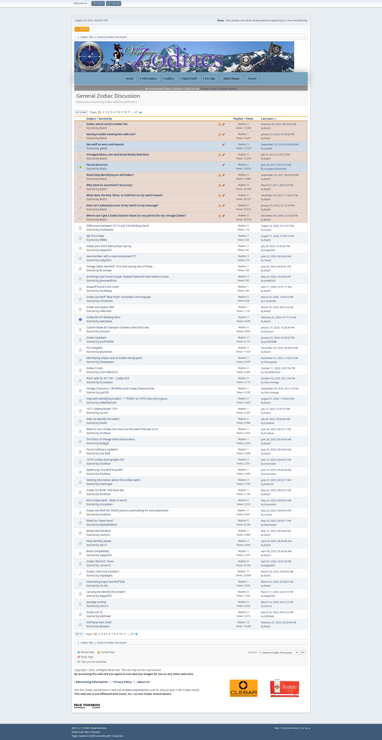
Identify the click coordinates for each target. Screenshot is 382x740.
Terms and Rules (290, 727)
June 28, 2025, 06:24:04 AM (276, 439)
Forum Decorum (97, 165)
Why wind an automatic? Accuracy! (109, 185)
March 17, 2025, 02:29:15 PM (277, 592)
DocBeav (269, 423)
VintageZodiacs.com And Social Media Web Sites (117, 154)
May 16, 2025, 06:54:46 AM (276, 531)
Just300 (104, 392)
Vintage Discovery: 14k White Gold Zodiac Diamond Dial (120, 388)
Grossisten (106, 382)
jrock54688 (107, 341)
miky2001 (106, 260)
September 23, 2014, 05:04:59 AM (280, 144)
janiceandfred (108, 280)
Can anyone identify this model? (105, 592)
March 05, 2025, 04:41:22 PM (277, 612)
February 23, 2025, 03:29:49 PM (278, 622)
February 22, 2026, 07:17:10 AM (278, 317)
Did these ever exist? (99, 622)
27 (136, 112)
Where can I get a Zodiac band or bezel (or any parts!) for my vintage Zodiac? (136, 215)
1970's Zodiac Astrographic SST (105, 459)
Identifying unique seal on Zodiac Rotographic (114, 358)
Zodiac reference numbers (102, 571)
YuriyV (267, 230)
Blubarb (104, 626)
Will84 (103, 240)
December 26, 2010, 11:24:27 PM (279, 195)
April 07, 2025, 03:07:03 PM (276, 561)
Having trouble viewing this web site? (110, 134)
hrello (103, 423)
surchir (104, 413)
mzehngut (106, 484)
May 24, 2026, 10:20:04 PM (276, 276)
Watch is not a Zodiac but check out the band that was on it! (122, 429)
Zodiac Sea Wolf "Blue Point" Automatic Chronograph (118, 297)
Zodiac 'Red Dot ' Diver (100, 561)
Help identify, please (98, 541)
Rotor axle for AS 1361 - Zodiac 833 (107, 378)
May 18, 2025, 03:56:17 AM (276, 520)
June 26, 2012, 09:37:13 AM (276, 165)
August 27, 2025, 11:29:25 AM (277, 398)
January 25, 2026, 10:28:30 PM (277, 327)
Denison (105, 331)
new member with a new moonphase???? (111, 256)
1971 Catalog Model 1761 (102, 409)
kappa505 (106, 250)
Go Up (78, 634)
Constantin (106, 301)
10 (125, 112)
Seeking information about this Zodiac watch (113, 480)
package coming (96, 602)
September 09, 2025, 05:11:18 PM (279, 388)
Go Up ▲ (305, 727)
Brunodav (106, 270)
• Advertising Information (91, 682)
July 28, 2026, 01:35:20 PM (275, 246)
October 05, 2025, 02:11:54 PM (278, 378)
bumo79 (268, 484)
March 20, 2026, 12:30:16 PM (277, 297)
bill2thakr (105, 616)
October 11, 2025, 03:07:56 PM (278, 368)
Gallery (169, 78)
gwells (103, 148)
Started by (105, 118)
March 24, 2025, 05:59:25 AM (277, 571)
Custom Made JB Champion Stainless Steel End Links (117, 327)
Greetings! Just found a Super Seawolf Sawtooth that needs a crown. (128, 276)
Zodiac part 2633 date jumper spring (108, 246)
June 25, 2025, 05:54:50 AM (276, 449)
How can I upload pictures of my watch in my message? (122, 205)
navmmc (105, 535)
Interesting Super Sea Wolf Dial (105, 581)
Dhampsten (107, 362)
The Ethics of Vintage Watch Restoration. (110, 439)
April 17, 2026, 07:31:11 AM (276, 287)
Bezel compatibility (97, 551)
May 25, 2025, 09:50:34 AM (276, 500)
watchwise (106, 321)
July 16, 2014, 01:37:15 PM (275, 154)
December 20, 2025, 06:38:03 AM (279, 348)
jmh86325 (269, 280)
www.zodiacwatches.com (140, 690)
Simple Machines (98, 728)
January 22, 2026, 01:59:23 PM (277, 337)
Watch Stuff (190, 78)
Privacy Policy (123, 682)
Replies (238, 118)
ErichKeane (106, 230)
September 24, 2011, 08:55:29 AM (280, 175)
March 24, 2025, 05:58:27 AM (277, 581)
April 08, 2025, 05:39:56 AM (276, 551)
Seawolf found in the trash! (102, 287)
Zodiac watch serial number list (107, 124)
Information (149, 78)
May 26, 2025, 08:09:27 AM (276, 490)
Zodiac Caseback (96, 337)
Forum (252, 78)
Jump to (252, 652)
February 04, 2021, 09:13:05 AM (278, 124)
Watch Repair (231, 78)
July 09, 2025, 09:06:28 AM (275, 419)
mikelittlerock (108, 402)
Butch (103, 128)
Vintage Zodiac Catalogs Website (218, 88)
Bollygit (104, 443)
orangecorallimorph (275, 168)
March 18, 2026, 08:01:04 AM (277, 307)
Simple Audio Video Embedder (86, 732)
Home (129, 78)
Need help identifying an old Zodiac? (110, 175)
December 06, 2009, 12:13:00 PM (279, 215)
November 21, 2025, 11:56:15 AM (279, 358)
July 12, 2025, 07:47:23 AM (275, 409)
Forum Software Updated (102, 449)
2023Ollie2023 (109, 372)
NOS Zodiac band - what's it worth (106, 500)
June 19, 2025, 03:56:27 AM (276, 459)
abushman (106, 352)
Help (276, 727)
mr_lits (104, 585)
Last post (267, 118)
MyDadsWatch (108, 524)
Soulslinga (106, 291)
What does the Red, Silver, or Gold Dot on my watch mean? (124, 195)
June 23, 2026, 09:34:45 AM (276, 256)
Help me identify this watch (102, 419)
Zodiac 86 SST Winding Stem (103, 317)
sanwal (268, 148)
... (133, 112)
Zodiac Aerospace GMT (100, 307)
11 (129, 112)
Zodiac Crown (94, 368)
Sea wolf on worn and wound (105, 144)
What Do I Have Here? (100, 520)
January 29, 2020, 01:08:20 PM (277, 134)
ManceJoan (270, 524)
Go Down (81, 112)
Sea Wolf (105, 453)
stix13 (103, 545)
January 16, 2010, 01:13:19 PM (277, 205)
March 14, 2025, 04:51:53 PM (277, 602)
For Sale (210, 78)
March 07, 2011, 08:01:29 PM (277, 185)
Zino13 (104, 606)
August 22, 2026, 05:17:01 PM (277, 226)
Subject (91, 118)
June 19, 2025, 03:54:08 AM (276, 470)
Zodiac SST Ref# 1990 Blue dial (105, 490)
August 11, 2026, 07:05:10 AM (277, 236)
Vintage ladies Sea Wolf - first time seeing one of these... (120, 266)
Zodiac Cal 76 (94, 612)
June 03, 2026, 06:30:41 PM (276, 266)
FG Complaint (94, 348)
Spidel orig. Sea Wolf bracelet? (104, 470)
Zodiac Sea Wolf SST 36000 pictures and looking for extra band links (127, 510)
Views (249, 118)
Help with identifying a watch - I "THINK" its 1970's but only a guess (126, 398)
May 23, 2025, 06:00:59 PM (276, 510)
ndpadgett (106, 575)
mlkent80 (105, 311)
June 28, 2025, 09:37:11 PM (276, 429)
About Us (143, 682)
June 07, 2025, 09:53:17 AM (276, 480)
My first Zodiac (95, 236)
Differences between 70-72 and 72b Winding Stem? (117, 226)
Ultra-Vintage (271, 382)
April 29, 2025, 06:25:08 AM (276, 541)
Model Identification (98, 531)
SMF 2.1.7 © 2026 (80, 728)
